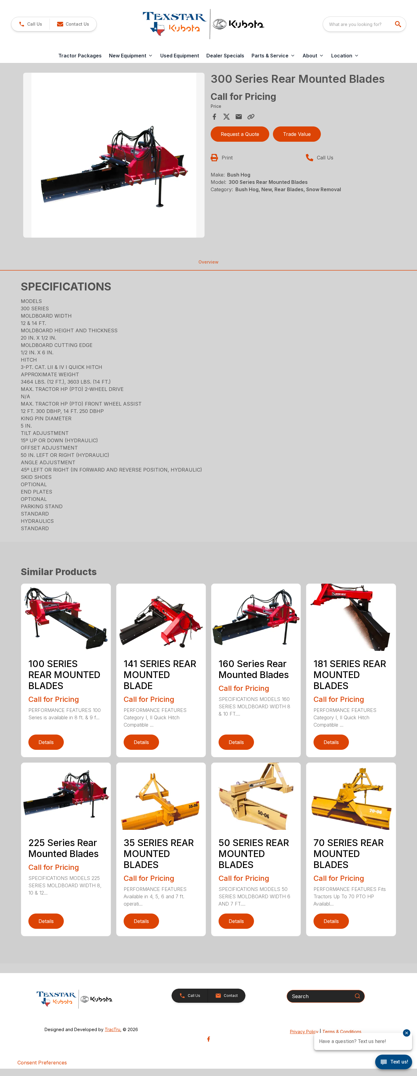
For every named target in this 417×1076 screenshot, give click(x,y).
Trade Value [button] (297, 134)
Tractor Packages (80, 56)
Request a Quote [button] (240, 134)
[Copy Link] (251, 116)
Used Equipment (179, 56)
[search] (398, 24)
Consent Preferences (42, 1063)
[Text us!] (393, 1062)
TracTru (112, 1029)
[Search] (357, 996)
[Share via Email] (238, 116)
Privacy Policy (304, 1031)
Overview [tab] (208, 261)
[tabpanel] (113, 156)
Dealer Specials (225, 56)
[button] (30, 24)
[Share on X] (226, 116)
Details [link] (46, 742)
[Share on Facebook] (214, 116)
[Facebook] (208, 1039)
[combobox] (364, 24)
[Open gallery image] (113, 155)
